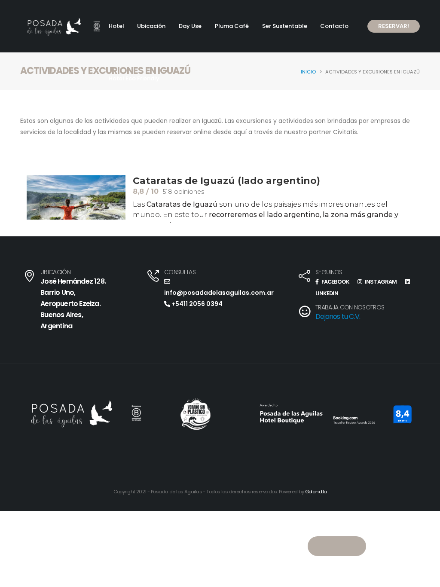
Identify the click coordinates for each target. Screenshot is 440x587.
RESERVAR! (393, 26)
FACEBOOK (334, 281)
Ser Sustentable (284, 26)
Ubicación (151, 26)
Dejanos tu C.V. (337, 316)
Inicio (308, 71)
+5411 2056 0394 (196, 304)
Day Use (190, 26)
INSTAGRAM (380, 281)
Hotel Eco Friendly (134, 78)
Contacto (334, 26)
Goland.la (316, 491)
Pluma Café (232, 26)
